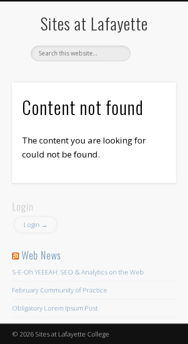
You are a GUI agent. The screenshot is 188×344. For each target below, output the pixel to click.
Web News (41, 255)
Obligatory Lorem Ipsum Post (55, 308)
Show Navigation (152, 90)
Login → (36, 224)
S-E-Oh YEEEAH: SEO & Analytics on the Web (78, 272)
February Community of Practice (59, 290)
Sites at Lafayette (94, 23)
